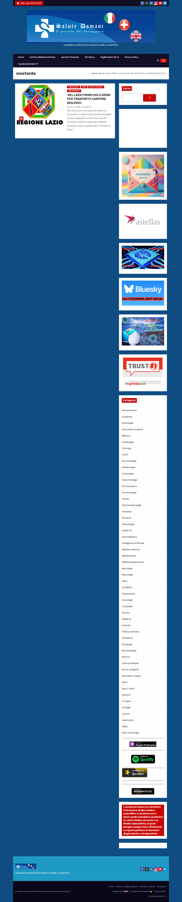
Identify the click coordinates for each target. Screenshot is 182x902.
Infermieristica (129, 536)
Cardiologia (128, 442)
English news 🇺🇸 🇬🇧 (110, 57)
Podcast (126, 625)
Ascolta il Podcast (70, 57)
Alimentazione (129, 410)
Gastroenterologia (131, 505)
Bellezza (126, 435)
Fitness (125, 498)
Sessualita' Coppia (131, 675)
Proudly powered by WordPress (29, 891)
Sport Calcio (128, 688)
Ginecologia (128, 524)
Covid (125, 454)
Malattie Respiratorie (133, 562)
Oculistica (127, 587)
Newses (53, 891)
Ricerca (126, 656)
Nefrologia (127, 568)
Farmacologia (73, 87)
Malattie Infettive (131, 549)
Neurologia (127, 574)
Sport (125, 682)
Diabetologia (128, 467)
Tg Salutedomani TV (28, 64)
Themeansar (64, 891)
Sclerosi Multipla (130, 663)
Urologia (126, 707)
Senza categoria (130, 669)
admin (87, 107)
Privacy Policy (131, 57)
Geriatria (126, 517)
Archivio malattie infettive (42, 57)
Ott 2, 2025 (75, 107)
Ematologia (128, 473)
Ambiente (127, 416)
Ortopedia (127, 606)
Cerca (126, 88)
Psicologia (127, 644)
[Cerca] (149, 97)
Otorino (126, 612)
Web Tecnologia (74, 91)
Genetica (127, 511)
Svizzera (126, 694)
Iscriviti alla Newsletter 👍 (141, 891)
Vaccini (125, 713)
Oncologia (127, 600)
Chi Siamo (90, 57)
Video (125, 726)
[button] (158, 60)
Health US (127, 530)
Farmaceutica (129, 486)
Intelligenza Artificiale (133, 543)
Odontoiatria (128, 593)
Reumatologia (129, 650)
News (84, 87)
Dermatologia (129, 461)
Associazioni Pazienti (132, 429)
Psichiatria (127, 638)
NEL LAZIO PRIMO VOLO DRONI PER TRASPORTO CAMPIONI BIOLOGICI (88, 99)
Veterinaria (128, 720)
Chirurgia (126, 448)
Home (21, 57)
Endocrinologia (129, 479)
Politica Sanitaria (96, 87)
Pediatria (126, 619)
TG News (126, 701)
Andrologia (127, 423)
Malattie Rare (129, 555)
